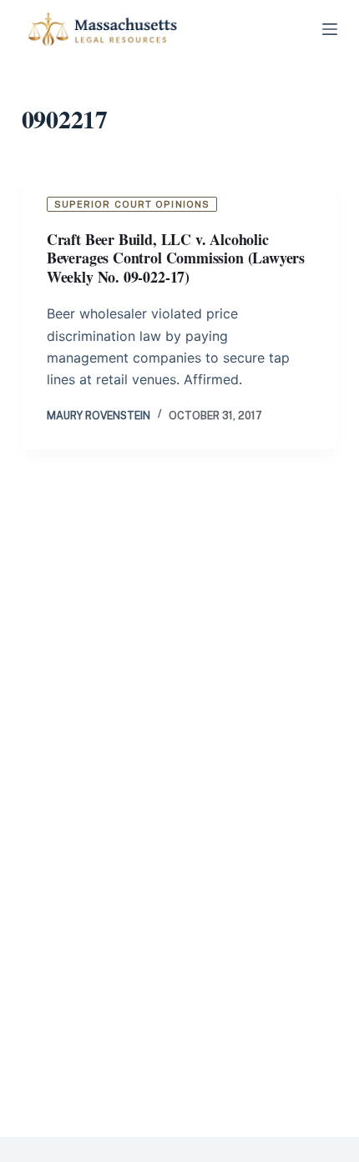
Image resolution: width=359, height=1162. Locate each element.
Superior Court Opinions (132, 204)
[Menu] (329, 29)
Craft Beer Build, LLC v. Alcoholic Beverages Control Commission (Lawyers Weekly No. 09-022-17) (176, 258)
